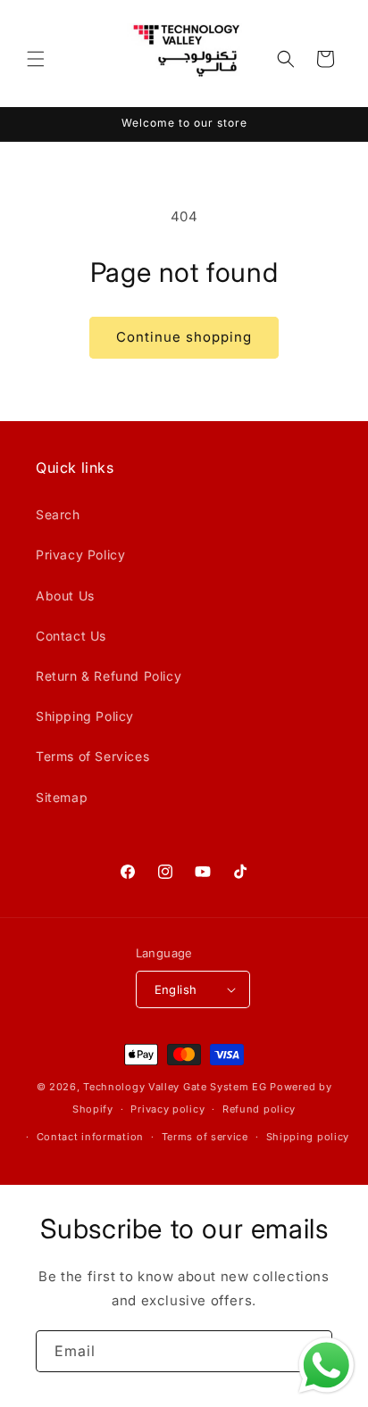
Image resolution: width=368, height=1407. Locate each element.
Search (58, 514)
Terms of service (205, 1136)
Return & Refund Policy (108, 675)
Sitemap (62, 797)
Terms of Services (92, 756)
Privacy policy (167, 1109)
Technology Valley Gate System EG (174, 1086)
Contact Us (71, 635)
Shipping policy (308, 1136)
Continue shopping (184, 336)
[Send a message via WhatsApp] (326, 1365)
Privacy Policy (80, 554)
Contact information (90, 1136)
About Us (65, 595)
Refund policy (259, 1109)
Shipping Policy (85, 716)
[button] (35, 59)
